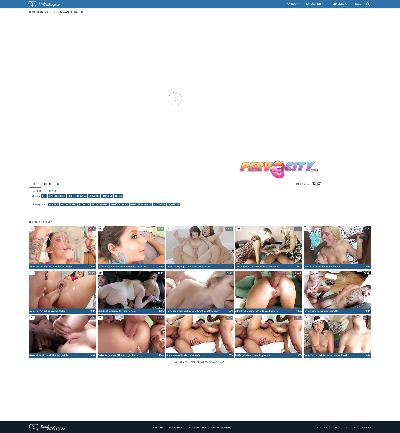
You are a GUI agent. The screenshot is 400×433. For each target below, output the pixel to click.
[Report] (58, 184)
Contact (322, 427)
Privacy (366, 427)
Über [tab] (35, 184)
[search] (368, 4)
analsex (53, 204)
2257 (354, 427)
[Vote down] (319, 184)
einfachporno (100, 204)
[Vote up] (313, 184)
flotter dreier (119, 204)
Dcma (335, 427)
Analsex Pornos (220, 427)
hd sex (119, 196)
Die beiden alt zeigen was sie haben (208, 362)
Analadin (158, 427)
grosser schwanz (140, 204)
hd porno (107, 196)
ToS (345, 427)
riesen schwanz (77, 196)
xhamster (173, 204)
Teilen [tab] (47, 184)
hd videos (159, 204)
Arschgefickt (176, 427)
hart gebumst (57, 196)
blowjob (94, 196)
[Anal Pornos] (44, 4)
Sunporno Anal (197, 427)
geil (44, 196)
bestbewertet (68, 204)
